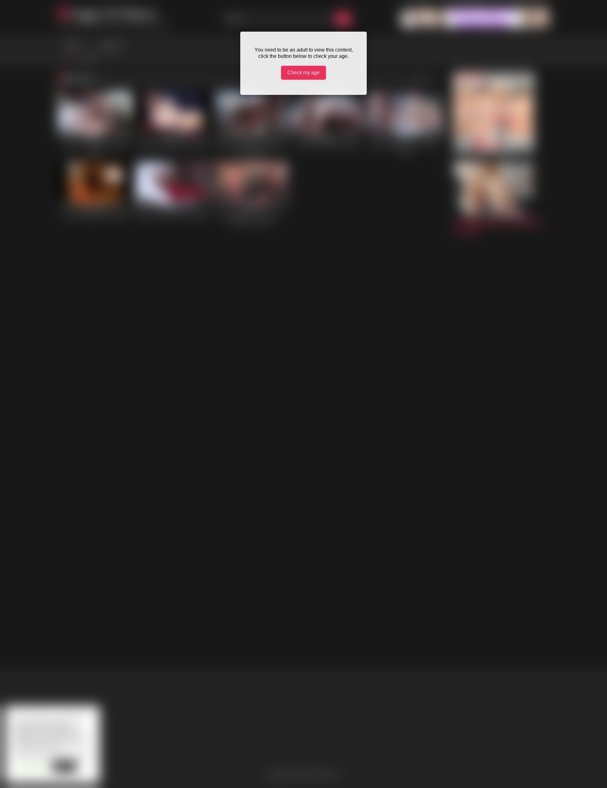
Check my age (303, 72)
